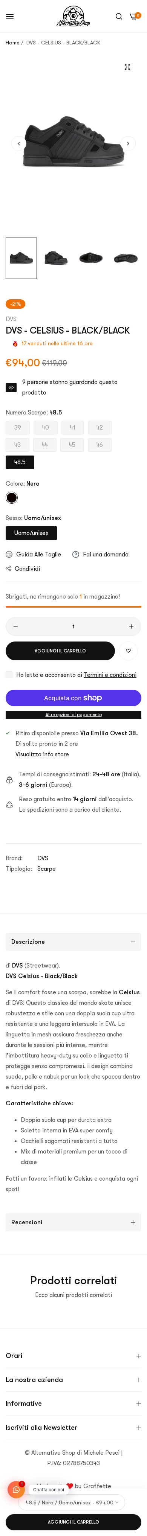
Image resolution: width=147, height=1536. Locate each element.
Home (13, 43)
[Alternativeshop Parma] (73, 16)
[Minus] (15, 626)
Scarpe (46, 869)
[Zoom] (127, 67)
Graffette (97, 1486)
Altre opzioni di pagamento (74, 714)
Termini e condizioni (110, 675)
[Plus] (131, 626)
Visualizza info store (42, 754)
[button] (128, 143)
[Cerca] (119, 16)
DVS (11, 319)
